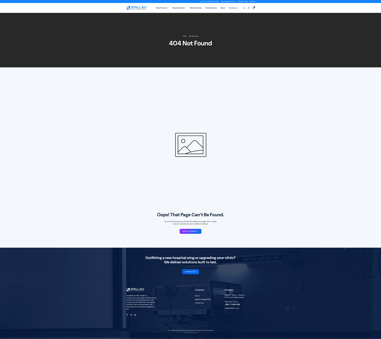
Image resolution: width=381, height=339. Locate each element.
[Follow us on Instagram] (131, 315)
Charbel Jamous (193, 332)
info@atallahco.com (232, 308)
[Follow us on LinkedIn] (135, 315)
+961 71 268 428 (232, 304)
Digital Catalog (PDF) (203, 299)
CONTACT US (189, 272)
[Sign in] (248, 7)
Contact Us (199, 303)
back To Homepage (189, 231)
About (197, 296)
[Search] (244, 8)
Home (184, 36)
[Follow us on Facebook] (127, 315)
